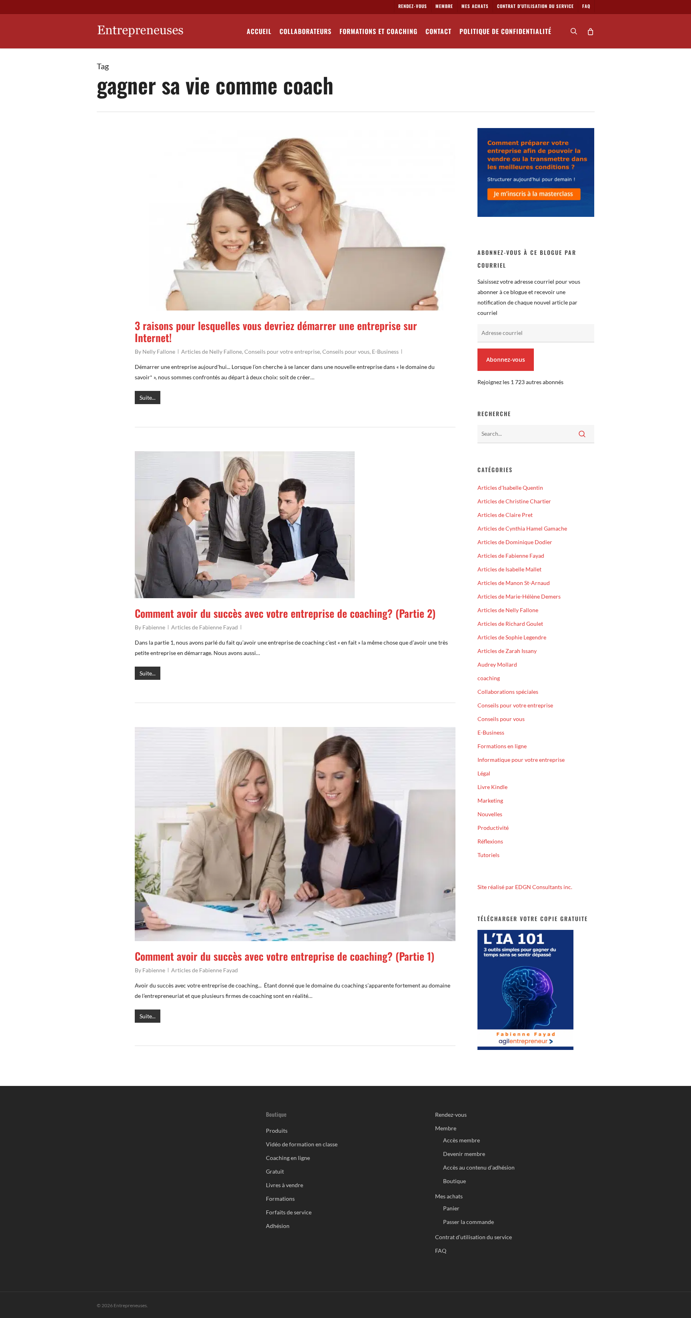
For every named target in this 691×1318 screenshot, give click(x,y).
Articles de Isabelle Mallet (509, 569)
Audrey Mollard (497, 664)
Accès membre (461, 1140)
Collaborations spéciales (507, 691)
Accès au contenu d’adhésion (479, 1167)
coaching (488, 678)
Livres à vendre (284, 1185)
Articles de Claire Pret (505, 514)
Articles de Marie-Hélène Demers (519, 596)
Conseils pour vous (345, 351)
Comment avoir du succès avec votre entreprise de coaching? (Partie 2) (285, 613)
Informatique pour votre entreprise (521, 759)
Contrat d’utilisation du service (473, 1237)
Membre (445, 1128)
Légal (483, 773)
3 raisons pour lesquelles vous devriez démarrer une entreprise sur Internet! (276, 331)
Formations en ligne (502, 746)
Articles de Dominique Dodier (514, 542)
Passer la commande (468, 1221)
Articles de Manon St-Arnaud (513, 582)
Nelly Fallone (158, 351)
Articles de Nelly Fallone (211, 351)
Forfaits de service (289, 1212)
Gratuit (275, 1171)
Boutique (454, 1181)
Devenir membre (464, 1153)
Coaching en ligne (288, 1157)
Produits (277, 1130)
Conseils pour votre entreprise (282, 351)
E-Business (385, 351)
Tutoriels (488, 854)
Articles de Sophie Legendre (511, 637)
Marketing (490, 800)
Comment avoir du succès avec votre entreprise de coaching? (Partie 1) (284, 956)
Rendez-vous (451, 1114)
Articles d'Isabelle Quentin (510, 487)
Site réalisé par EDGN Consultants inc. (524, 886)
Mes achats (449, 1196)
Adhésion (278, 1225)
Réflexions (490, 841)
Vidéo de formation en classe (302, 1144)
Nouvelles (489, 814)
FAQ (440, 1250)
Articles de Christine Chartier (514, 501)
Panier (451, 1208)
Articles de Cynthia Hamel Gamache (522, 528)
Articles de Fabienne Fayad (204, 627)
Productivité (493, 827)
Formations (280, 1198)
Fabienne (153, 627)
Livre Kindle (492, 786)
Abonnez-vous (505, 359)
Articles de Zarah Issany (507, 650)
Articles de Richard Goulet (510, 623)
